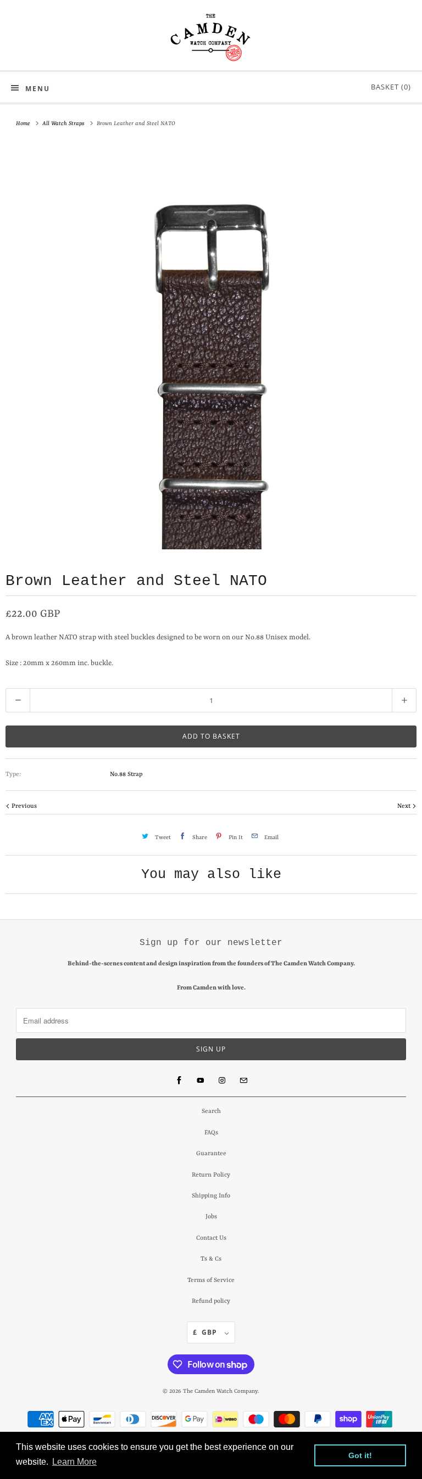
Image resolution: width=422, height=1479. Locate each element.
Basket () (389, 87)
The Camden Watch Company (220, 1391)
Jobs (211, 1217)
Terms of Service (211, 1280)
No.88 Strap (126, 774)
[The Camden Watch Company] (211, 37)
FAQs (211, 1133)
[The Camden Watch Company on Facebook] (179, 1080)
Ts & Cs (211, 1259)
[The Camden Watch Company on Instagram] (222, 1080)
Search (211, 1111)
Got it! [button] (360, 1455)
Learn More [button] (74, 1461)
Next (404, 806)
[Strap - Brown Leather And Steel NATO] (211, 346)
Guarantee (211, 1153)
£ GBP (206, 1332)
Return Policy (211, 1175)
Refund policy (211, 1301)
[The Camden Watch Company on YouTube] (200, 1080)
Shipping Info (211, 1196)
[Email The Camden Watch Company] (243, 1080)
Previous (23, 806)
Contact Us (211, 1238)
